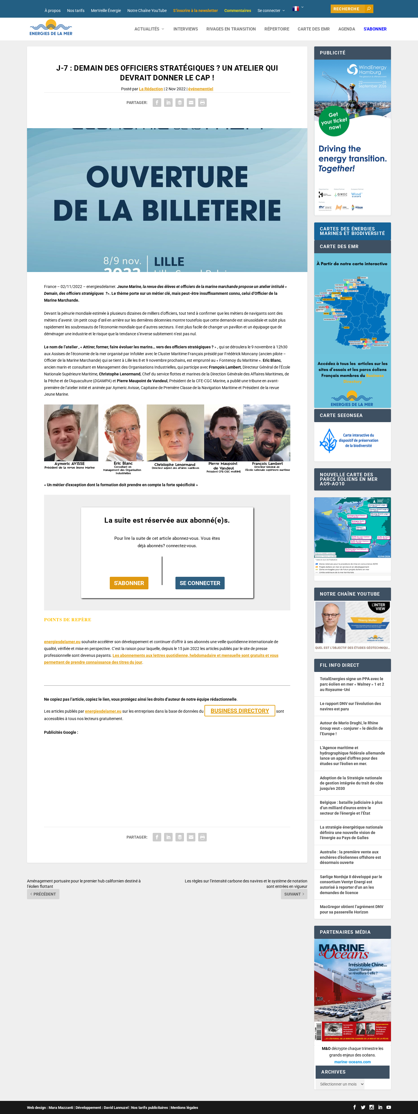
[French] (298, 9)
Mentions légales (184, 1107)
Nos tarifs (75, 10)
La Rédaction (151, 89)
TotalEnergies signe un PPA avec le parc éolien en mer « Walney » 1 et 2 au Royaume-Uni (352, 684)
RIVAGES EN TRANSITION (231, 29)
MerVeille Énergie (106, 10)
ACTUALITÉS (146, 29)
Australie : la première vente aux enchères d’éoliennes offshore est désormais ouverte (350, 857)
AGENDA (346, 29)
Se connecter (269, 10)
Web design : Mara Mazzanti (50, 1107)
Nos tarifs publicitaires (149, 1107)
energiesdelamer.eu (62, 641)
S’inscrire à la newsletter (195, 10)
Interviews (185, 29)
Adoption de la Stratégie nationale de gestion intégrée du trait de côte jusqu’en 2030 (351, 783)
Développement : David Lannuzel (102, 1107)
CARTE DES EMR (314, 29)
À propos (53, 10)
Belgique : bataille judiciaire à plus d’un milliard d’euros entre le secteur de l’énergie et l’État (351, 807)
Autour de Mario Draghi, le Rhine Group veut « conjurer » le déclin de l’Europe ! (351, 728)
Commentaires (237, 10)
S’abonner (375, 29)
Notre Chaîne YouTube (147, 10)
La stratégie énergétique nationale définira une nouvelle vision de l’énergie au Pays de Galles (351, 832)
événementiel (200, 89)
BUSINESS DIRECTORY (240, 710)
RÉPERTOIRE (276, 29)
